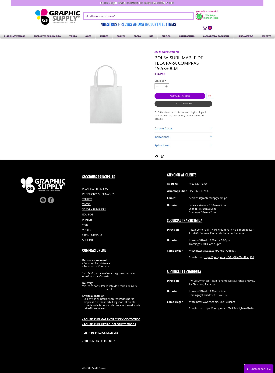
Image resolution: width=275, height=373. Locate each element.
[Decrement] (157, 86)
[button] (207, 28)
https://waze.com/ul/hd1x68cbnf (215, 302)
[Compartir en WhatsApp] (163, 156)
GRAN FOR (88, 235)
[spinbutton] (162, 86)
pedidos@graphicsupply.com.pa (208, 198)
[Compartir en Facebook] (157, 156)
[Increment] (167, 86)
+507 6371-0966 (199, 191)
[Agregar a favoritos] (209, 96)
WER (85, 224)
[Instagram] (43, 200)
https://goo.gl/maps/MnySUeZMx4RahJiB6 (229, 257)
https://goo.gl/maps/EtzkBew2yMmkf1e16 (229, 308)
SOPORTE (88, 240)
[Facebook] (51, 200)
